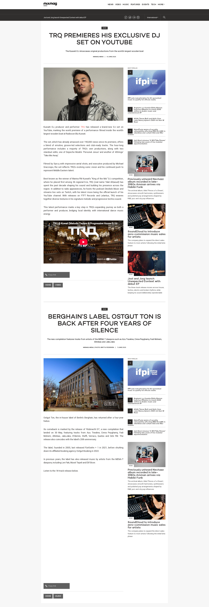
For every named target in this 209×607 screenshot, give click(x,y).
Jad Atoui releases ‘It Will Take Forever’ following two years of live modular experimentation (147, 142)
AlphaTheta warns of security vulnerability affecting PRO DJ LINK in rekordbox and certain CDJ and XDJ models (146, 132)
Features (135, 5)
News (110, 5)
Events (145, 5)
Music (126, 5)
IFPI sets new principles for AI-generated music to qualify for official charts (144, 86)
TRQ (83, 127)
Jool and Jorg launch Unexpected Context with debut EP (65, 17)
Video (118, 5)
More (161, 5)
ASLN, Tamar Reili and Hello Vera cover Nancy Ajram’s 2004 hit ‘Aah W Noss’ (147, 120)
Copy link (52, 275)
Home (48, 285)
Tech (153, 5)
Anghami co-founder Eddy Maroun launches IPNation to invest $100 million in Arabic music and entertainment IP (145, 110)
